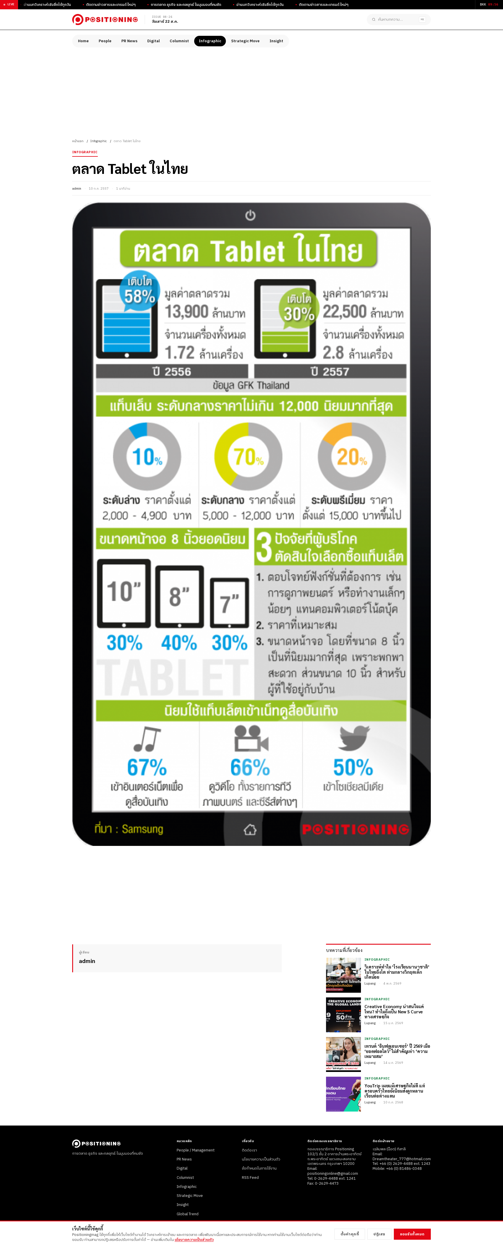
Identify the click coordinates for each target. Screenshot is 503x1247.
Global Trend (188, 1214)
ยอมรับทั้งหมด (412, 1234)
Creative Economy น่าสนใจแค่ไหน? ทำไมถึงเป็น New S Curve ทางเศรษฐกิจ (394, 1011)
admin (76, 189)
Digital (153, 41)
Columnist (179, 41)
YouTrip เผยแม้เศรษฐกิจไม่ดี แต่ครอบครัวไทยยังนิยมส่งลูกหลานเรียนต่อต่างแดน (394, 1090)
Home (83, 41)
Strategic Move (245, 41)
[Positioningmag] (105, 19)
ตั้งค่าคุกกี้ (350, 1234)
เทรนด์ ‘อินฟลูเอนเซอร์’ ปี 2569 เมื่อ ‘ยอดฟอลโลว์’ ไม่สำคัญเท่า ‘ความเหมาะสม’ (397, 1051)
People (105, 41)
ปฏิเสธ (379, 1234)
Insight (276, 41)
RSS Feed (250, 1177)
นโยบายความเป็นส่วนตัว (261, 1159)
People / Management (196, 1150)
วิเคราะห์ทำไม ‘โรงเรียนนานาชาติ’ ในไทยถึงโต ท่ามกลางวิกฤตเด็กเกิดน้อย (396, 971)
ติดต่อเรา (249, 1150)
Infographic (210, 41)
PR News (129, 41)
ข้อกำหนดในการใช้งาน (259, 1168)
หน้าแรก (78, 141)
